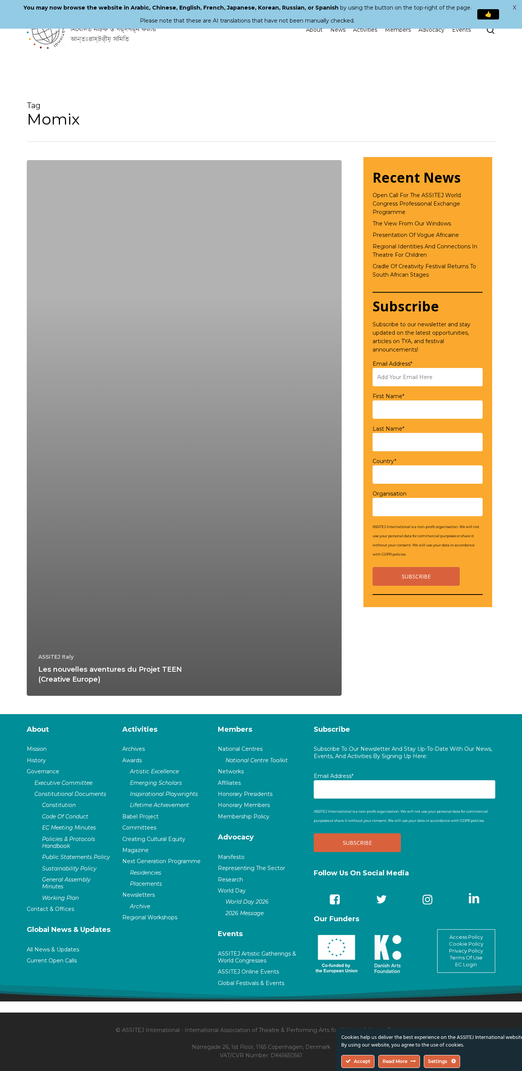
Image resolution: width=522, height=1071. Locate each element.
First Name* (388, 396)
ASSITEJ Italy (56, 656)
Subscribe (332, 729)
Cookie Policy (466, 944)
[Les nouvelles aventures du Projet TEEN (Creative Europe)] (184, 428)
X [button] (514, 7)
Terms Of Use (466, 957)
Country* (384, 461)
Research (230, 879)
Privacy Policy (466, 951)
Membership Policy (243, 816)
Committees (139, 827)
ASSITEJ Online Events (248, 971)
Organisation (390, 493)
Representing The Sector (251, 868)
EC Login (466, 964)
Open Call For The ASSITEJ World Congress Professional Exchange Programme (417, 203)
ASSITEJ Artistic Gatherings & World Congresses (257, 957)
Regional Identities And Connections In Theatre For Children (425, 250)
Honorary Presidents (245, 794)
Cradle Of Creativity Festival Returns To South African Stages (424, 270)
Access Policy (466, 937)
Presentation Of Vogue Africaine (416, 235)
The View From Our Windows (412, 223)
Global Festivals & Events (251, 983)
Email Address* (392, 363)
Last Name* (388, 428)
